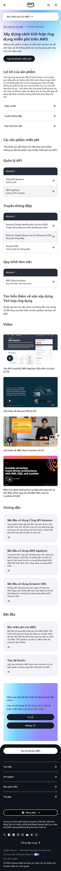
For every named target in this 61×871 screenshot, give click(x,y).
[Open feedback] (57, 435)
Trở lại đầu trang (29, 842)
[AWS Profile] (56, 5)
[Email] (36, 835)
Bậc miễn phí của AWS (13, 26)
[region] (30, 182)
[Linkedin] (13, 835)
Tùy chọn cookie (10, 858)
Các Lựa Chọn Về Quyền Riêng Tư (18, 854)
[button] (20, 16)
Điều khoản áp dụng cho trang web (35, 850)
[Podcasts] (32, 835)
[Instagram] (18, 835)
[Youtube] (27, 835)
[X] (4, 835)
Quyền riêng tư (10, 850)
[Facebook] (9, 835)
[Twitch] (23, 835)
